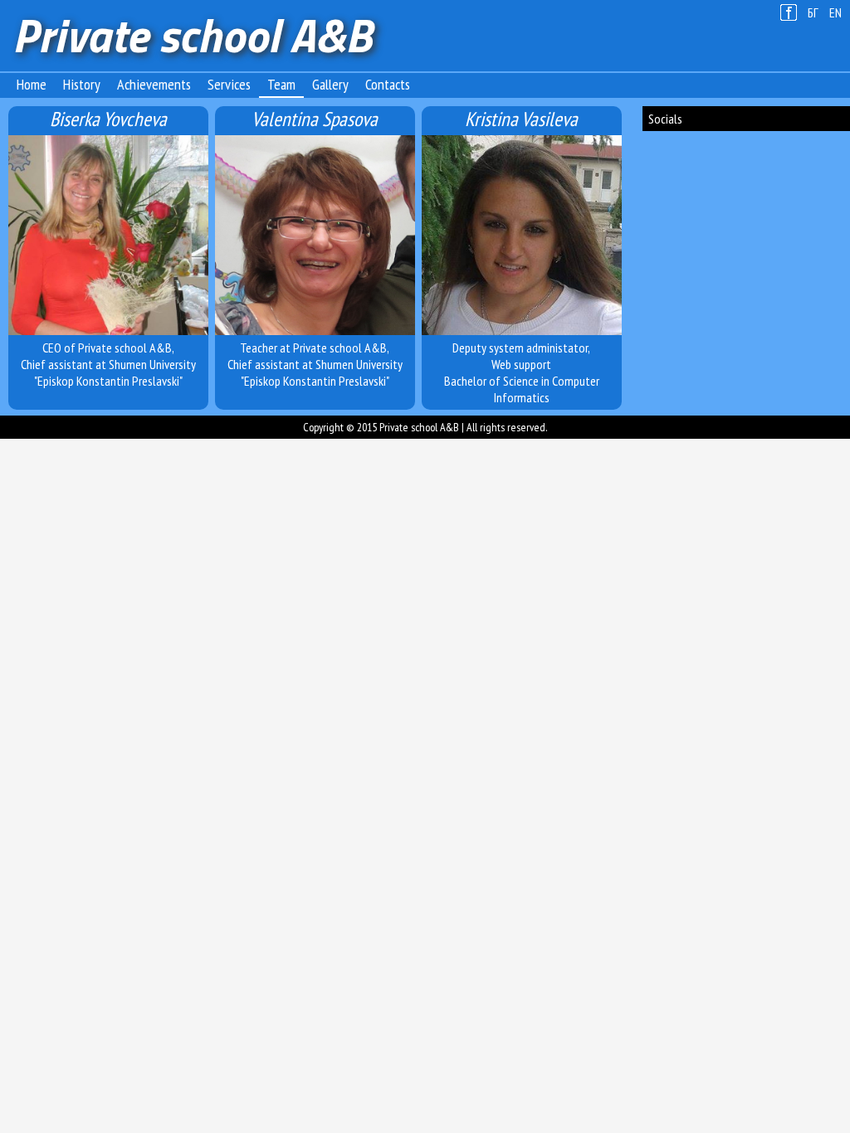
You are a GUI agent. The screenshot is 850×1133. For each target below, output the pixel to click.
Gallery (330, 84)
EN (835, 12)
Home (31, 84)
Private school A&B (192, 35)
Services (229, 84)
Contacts (387, 84)
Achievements (154, 84)
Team (281, 84)
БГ (813, 12)
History (81, 84)
